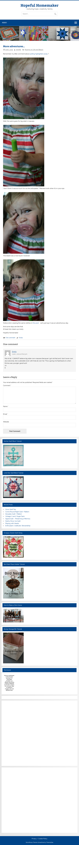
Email (5, 414)
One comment (10, 337)
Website (6, 422)
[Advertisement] (9, 733)
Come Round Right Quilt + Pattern (17, 512)
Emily (14, 352)
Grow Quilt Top (10, 509)
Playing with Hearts (12, 523)
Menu (4, 23)
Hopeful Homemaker (39, 5)
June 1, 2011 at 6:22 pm (19, 354)
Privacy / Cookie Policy (39, 838)
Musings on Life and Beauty (34, 49)
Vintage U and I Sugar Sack (15, 516)
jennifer (18, 49)
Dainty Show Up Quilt (12, 521)
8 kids (21, 337)
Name (5, 406)
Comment (7, 385)
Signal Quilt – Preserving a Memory (17, 519)
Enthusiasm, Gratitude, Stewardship (17, 526)
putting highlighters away (39, 54)
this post (36, 323)
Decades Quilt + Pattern (13, 514)
